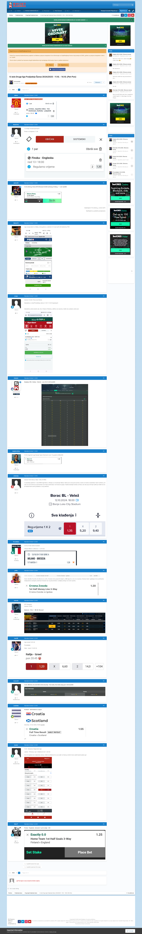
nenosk (16, 600)
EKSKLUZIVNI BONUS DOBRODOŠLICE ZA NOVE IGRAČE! (70, 20)
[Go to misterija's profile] (16, 483)
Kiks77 (16, 824)
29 (17, 141)
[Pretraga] (132, 5)
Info (67, 10)
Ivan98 (16, 638)
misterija (16, 476)
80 (17, 313)
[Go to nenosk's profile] (16, 608)
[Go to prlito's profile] (16, 578)
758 (17, 722)
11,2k (17, 397)
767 (17, 240)
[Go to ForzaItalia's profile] (16, 549)
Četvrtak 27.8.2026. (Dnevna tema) (122, 90)
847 (17, 655)
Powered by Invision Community (82, 923)
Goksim (16, 378)
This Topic (126, 5)
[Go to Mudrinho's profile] (16, 132)
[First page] (10, 90)
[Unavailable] (64, 415)
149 (17, 468)
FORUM (18, 10)
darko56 (16, 183)
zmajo (16, 296)
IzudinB (18, 81)
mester (16, 745)
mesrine (117, 65)
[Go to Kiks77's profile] (16, 831)
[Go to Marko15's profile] (16, 230)
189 (17, 762)
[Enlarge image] (40, 110)
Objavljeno (125, 56)
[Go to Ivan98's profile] (16, 645)
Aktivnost (76, 10)
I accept (130, 931)
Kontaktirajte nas (12, 923)
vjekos (16, 95)
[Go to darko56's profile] (16, 190)
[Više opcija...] (103, 95)
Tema (9, 922)
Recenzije (46, 10)
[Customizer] (129, 10)
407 (17, 112)
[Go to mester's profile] (16, 752)
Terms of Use (52, 932)
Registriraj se (123, 10)
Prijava (51, 65)
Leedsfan (16, 705)
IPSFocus (10, 920)
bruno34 (16, 681)
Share (90, 82)
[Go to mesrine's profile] (110, 65)
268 (17, 493)
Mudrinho (16, 124)
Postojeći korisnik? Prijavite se (109, 10)
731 (17, 841)
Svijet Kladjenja (81, 919)
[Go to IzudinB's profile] (11, 82)
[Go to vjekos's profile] (16, 103)
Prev (13, 89)
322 (17, 617)
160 (17, 559)
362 (17, 587)
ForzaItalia (16, 541)
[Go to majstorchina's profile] (16, 458)
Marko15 (16, 223)
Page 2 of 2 (25, 89)
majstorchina (16, 451)
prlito (16, 570)
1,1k (17, 200)
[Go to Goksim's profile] (16, 385)
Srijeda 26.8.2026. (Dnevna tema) (122, 54)
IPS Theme (10, 919)
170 (17, 698)
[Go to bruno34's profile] (16, 688)
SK (11, 10)
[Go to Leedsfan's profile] (16, 713)
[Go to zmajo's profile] (16, 303)
